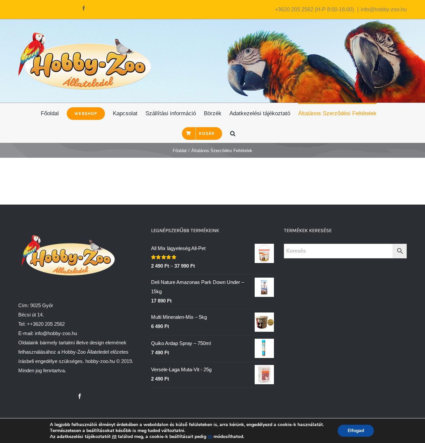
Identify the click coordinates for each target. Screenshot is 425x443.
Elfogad (356, 430)
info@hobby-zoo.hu (384, 9)
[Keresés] (232, 133)
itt (114, 436)
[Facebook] (79, 396)
